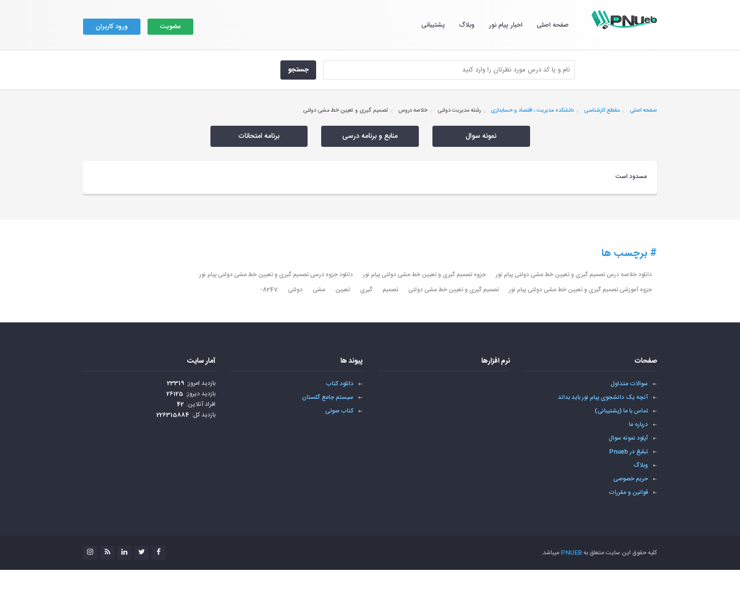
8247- (269, 290)
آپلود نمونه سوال (628, 438)
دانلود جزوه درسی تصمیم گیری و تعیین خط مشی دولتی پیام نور (276, 275)
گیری (366, 290)
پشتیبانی (433, 25)
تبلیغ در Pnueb (628, 452)
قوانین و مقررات (628, 492)
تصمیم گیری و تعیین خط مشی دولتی (453, 290)
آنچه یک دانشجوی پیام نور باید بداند (603, 397)
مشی (319, 290)
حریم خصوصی (630, 479)
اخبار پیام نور (506, 25)
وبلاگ (467, 25)
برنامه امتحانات (258, 136)
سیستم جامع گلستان (327, 397)
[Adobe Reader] (489, 389)
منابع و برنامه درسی (370, 136)
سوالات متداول (629, 384)
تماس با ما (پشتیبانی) (621, 411)
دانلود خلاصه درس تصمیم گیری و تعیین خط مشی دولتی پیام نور (574, 275)
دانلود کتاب (339, 384)
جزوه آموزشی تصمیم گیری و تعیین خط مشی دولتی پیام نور (580, 290)
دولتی (295, 290)
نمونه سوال (481, 136)
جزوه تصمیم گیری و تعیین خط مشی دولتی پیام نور (424, 275)
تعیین (342, 290)
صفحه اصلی (553, 25)
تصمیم (390, 290)
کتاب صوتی (339, 411)
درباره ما (638, 424)
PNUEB (571, 553)
